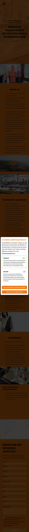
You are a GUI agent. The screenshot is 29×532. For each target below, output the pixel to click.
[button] (14, 287)
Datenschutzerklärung (8, 253)
